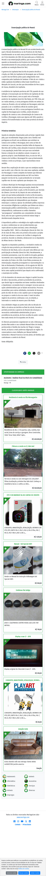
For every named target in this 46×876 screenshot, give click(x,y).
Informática (11, 781)
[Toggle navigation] (3, 3)
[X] (26, 821)
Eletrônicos (11, 786)
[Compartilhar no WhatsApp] (29, 353)
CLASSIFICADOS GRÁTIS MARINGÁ (23, 390)
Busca (36, 5)
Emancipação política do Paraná (31, 9)
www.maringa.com (23, 817)
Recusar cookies (23, 873)
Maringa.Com (5, 9)
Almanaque (15, 9)
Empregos (10, 795)
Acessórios (32, 781)
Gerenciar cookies (11, 873)
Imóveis (31, 777)
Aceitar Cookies (35, 873)
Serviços (32, 786)
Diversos (32, 790)
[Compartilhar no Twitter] (34, 353)
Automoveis (11, 777)
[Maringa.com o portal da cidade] (19, 3)
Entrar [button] (42, 5)
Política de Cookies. (23, 868)
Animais (10, 790)
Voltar (24, 362)
